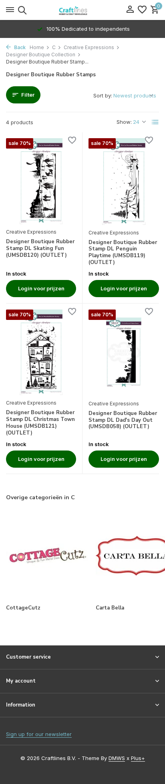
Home (37, 47)
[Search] (21, 10)
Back (19, 47)
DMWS (117, 758)
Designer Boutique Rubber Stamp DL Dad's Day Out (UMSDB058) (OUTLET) (123, 420)
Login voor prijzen (41, 288)
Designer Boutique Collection (40, 55)
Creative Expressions (89, 47)
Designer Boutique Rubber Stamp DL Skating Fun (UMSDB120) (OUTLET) (40, 248)
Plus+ (138, 758)
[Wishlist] (142, 10)
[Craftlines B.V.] (82, 10)
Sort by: (102, 95)
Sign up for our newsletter (39, 734)
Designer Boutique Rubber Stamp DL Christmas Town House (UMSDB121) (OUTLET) (40, 423)
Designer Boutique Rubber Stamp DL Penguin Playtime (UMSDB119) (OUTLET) (123, 252)
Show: (124, 122)
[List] (155, 122)
